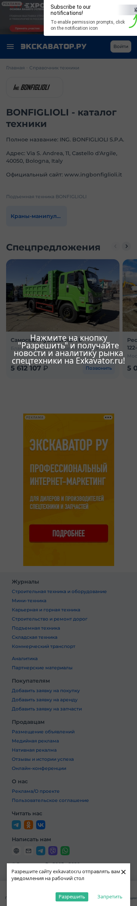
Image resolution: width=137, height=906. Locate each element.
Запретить (110, 896)
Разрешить (72, 896)
